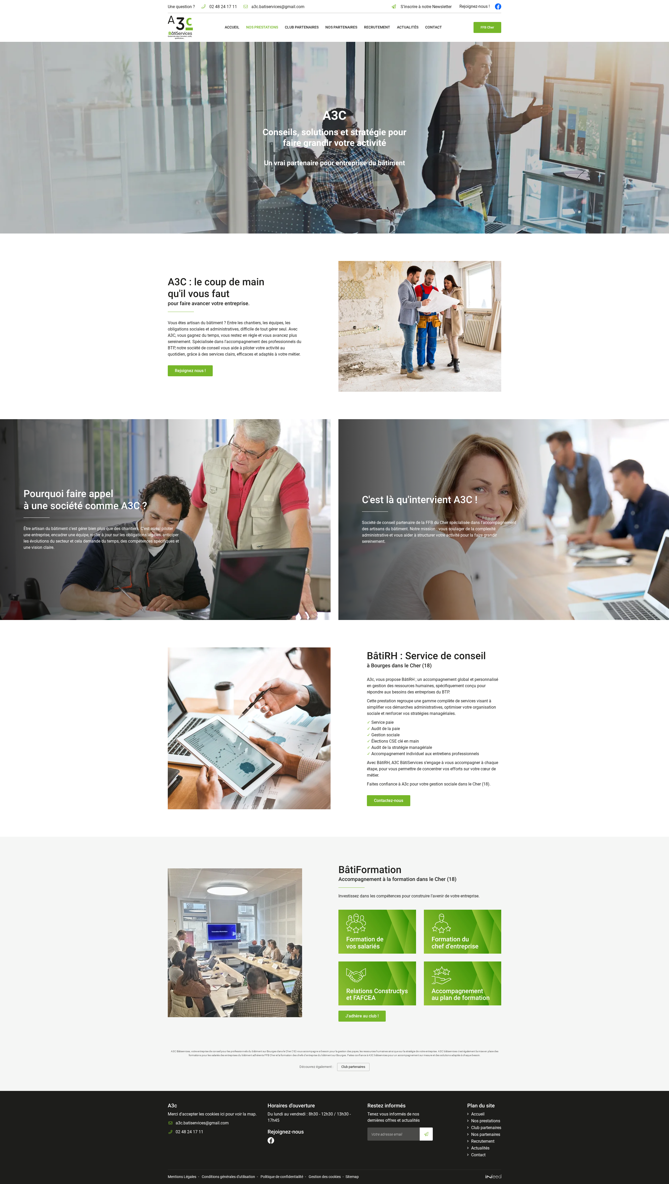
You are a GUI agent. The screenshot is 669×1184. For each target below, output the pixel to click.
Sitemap (352, 1177)
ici (222, 1114)
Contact (433, 27)
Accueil (232, 27)
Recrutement (377, 27)
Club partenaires (302, 27)
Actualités (407, 27)
